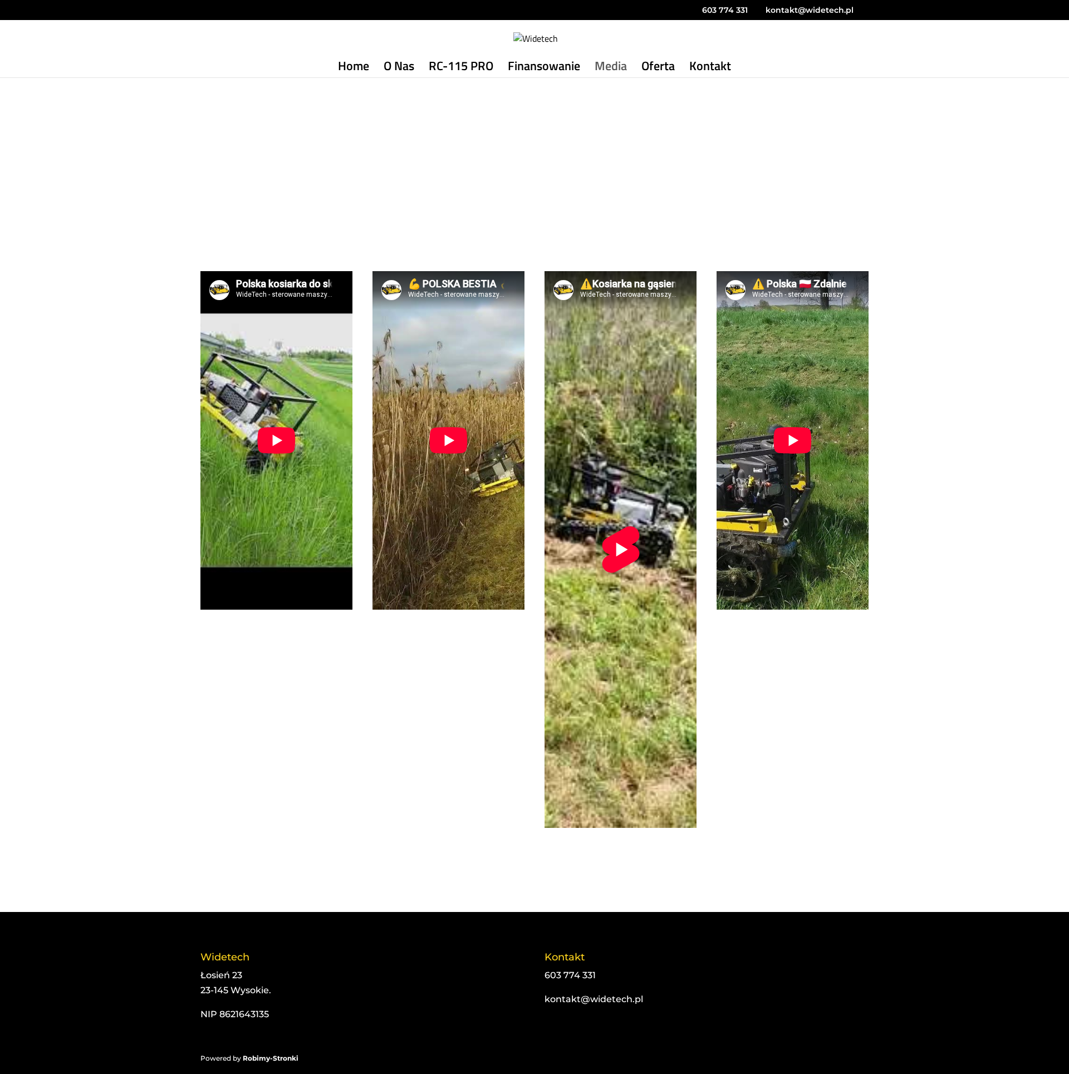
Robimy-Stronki (270, 1058)
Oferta (658, 68)
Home (353, 68)
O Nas (399, 68)
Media (611, 68)
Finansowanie (544, 68)
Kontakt (710, 68)
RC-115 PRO (461, 68)
